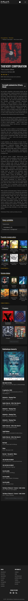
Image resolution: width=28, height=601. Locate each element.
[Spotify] (13, 593)
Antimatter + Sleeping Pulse (9, 397)
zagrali (2, 580)
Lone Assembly (6, 471)
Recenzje (11, 37)
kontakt (16, 584)
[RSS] (16, 593)
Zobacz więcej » (5, 303)
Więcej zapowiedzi (14, 341)
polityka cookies (18, 578)
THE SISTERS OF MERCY (8, 459)
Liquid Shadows (6, 431)
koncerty (3, 574)
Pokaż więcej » (5, 268)
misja (16, 574)
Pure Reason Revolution (8, 323)
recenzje (3, 578)
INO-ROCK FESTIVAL (7, 383)
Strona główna (4, 37)
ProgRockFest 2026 (7, 390)
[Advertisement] (14, 20)
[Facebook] (10, 593)
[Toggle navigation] (25, 2)
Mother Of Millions (20, 322)
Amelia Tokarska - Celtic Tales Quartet (12, 403)
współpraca (17, 582)
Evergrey (8, 338)
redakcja (16, 572)
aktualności (3, 572)
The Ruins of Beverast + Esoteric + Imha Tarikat (14, 488)
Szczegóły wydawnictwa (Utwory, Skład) (12, 86)
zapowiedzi (3, 576)
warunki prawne (18, 576)
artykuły (2, 584)
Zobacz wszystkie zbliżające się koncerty (14, 498)
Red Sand (5, 443)
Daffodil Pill (20, 338)
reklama (16, 580)
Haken (4, 448)
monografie (3, 582)
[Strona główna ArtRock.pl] (5, 2)
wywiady (2, 586)
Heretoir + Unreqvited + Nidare (10, 454)
